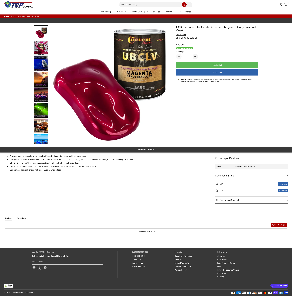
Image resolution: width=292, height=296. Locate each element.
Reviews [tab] (8, 218)
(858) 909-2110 (138, 256)
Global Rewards (138, 266)
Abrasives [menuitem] (155, 12)
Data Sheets (222, 259)
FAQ (219, 266)
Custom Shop (181, 34)
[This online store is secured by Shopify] (8, 286)
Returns (178, 259)
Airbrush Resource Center (228, 270)
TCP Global (15, 292)
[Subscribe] (101, 262)
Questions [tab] (21, 218)
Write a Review (278, 225)
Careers (220, 277)
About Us (221, 256)
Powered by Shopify (27, 292)
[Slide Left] (54, 84)
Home (6, 16)
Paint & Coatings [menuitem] (139, 12)
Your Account (137, 263)
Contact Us (136, 259)
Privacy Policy (181, 270)
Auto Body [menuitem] (121, 12)
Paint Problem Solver (226, 263)
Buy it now (217, 72)
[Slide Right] (164, 84)
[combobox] (150, 4)
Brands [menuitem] (188, 12)
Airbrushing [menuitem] (106, 12)
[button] (184, 4)
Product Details (146, 149)
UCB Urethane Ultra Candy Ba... (26, 16)
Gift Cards (221, 273)
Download (284, 184)
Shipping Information (183, 256)
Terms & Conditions (183, 266)
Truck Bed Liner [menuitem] (172, 12)
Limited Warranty (182, 263)
